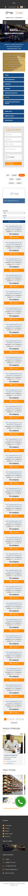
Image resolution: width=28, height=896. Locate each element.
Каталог (7, 828)
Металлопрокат (10, 79)
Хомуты (19, 183)
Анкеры (14, 175)
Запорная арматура (11, 93)
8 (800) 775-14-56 (9, 17)
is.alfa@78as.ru (10, 763)
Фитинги (8, 84)
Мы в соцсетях (9, 873)
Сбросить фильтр (14, 221)
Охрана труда (8, 833)
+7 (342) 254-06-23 (18, 17)
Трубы (7, 75)
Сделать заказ (9, 116)
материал (5, 210)
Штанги (11, 183)
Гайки (11, 179)
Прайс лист (8, 111)
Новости (7, 831)
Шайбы (18, 179)
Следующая (14, 722)
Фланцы (7, 88)
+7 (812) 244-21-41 (11, 761)
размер (5, 215)
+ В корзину (14, 237)
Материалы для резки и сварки (12, 102)
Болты (21, 175)
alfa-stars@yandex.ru (11, 869)
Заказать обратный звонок (11, 808)
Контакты (7, 836)
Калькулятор (9, 120)
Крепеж (7, 97)
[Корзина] (5, 7)
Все (8, 175)
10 (22, 719)
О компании (8, 825)
